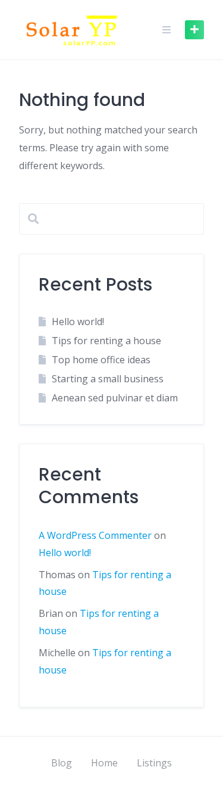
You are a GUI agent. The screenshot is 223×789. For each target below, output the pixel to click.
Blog (61, 762)
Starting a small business (108, 378)
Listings (154, 762)
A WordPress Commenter (95, 535)
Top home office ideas (101, 359)
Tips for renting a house (106, 340)
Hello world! (78, 321)
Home (104, 762)
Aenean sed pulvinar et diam (115, 397)
